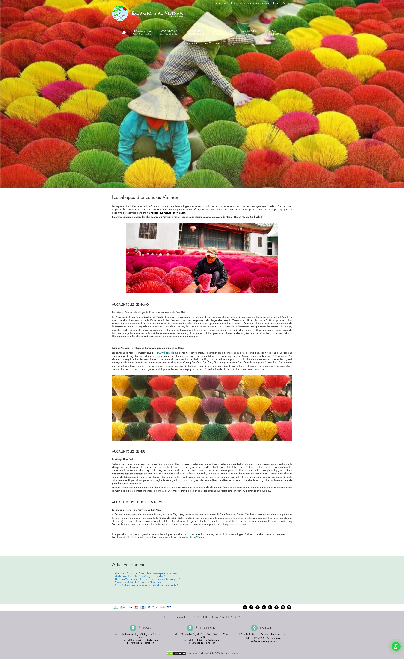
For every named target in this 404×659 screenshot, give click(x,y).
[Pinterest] (270, 607)
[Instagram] (289, 607)
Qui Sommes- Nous (226, 3)
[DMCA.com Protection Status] (176, 652)
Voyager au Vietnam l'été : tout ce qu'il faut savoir (138, 581)
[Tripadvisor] (245, 607)
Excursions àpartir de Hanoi (142, 32)
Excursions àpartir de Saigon (223, 32)
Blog (276, 3)
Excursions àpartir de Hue (168, 32)
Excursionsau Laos (249, 32)
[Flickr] (283, 607)
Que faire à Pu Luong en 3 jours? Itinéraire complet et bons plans (146, 573)
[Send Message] (396, 646)
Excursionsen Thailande (213, 42)
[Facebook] (251, 607)
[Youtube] (257, 607)
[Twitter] (264, 607)
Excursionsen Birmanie (189, 42)
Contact (287, 3)
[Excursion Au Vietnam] (150, 12)
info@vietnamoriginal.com (142, 642)
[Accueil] (124, 32)
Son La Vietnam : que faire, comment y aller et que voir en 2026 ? (146, 584)
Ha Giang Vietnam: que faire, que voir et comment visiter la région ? (147, 579)
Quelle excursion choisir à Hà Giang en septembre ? (140, 576)
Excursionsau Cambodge (272, 32)
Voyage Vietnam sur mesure (254, 3)
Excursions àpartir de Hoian (195, 32)
